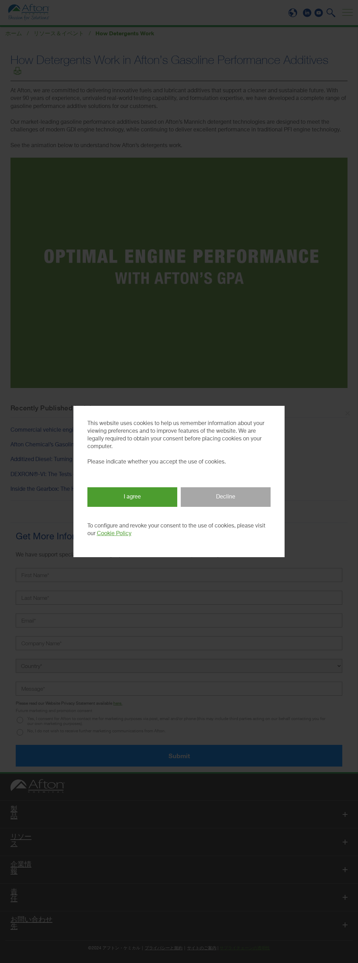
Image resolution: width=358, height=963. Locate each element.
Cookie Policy (114, 534)
